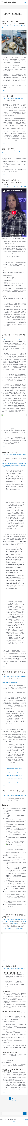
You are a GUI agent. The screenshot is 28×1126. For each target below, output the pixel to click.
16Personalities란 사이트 (7, 921)
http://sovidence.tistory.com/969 (14, 768)
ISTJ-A (24, 921)
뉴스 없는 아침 (7, 96)
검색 (3, 1110)
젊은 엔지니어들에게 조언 (11, 966)
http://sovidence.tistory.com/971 (14, 775)
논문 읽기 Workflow (9, 149)
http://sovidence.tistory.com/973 (14, 782)
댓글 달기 (4, 25)
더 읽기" (3, 90)
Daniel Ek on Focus (9, 452)
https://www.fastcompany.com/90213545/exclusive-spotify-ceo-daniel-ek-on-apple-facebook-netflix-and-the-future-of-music (14, 465)
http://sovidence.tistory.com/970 (14, 772)
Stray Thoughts (10, 25)
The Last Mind (9, 2)
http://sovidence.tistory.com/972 (14, 778)
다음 (14, 1100)
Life (7, 454)
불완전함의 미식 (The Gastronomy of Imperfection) (13, 22)
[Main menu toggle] (25, 2)
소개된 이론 (14, 923)
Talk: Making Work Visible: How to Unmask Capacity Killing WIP (12, 182)
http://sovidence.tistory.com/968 (9, 682)
